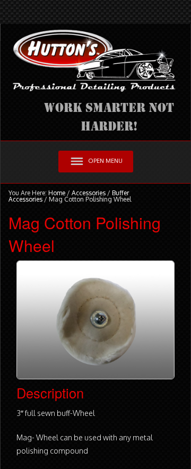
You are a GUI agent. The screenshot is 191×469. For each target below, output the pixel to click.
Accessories (89, 193)
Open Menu (105, 160)
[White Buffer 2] (95, 319)
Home (56, 193)
